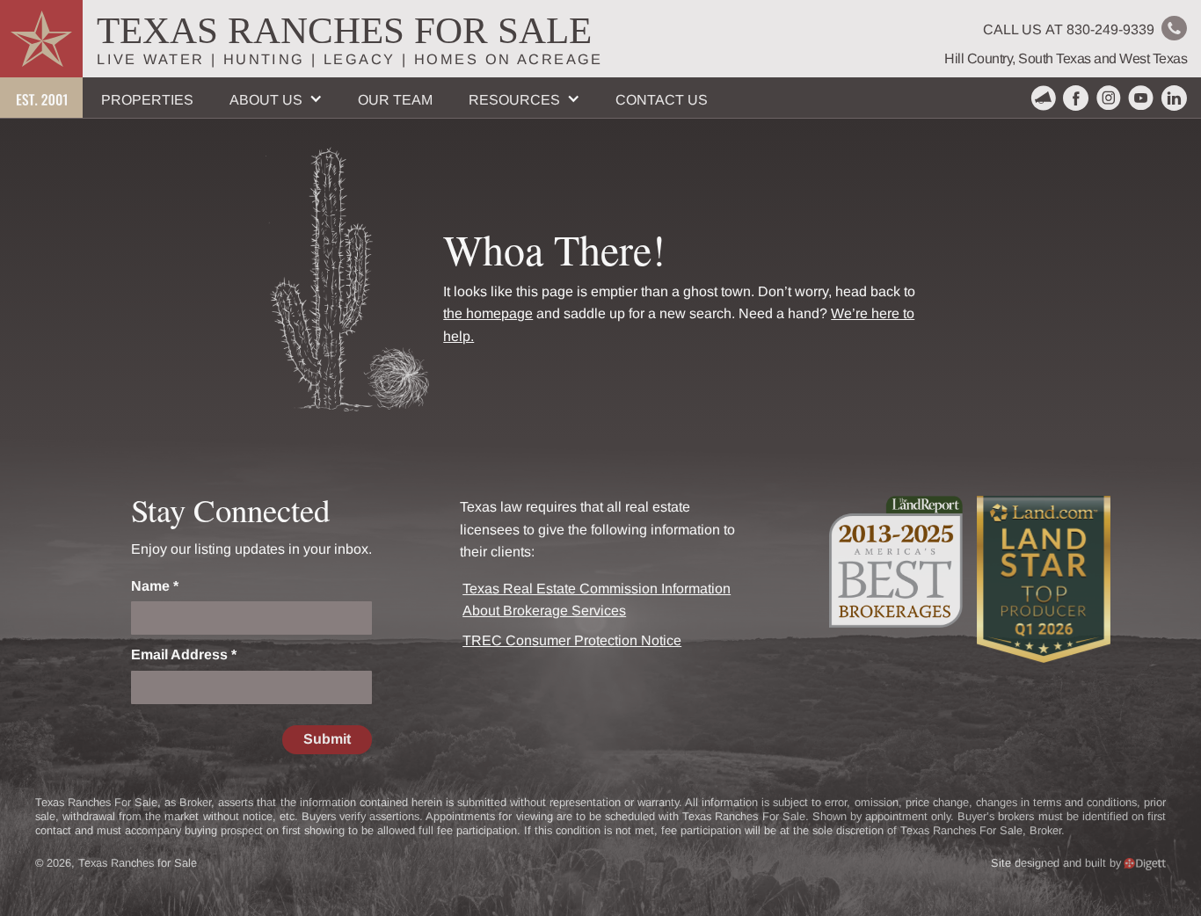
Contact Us (661, 99)
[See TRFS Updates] (1043, 98)
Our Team (395, 99)
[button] (275, 97)
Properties (147, 99)
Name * (154, 585)
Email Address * (184, 654)
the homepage (488, 313)
